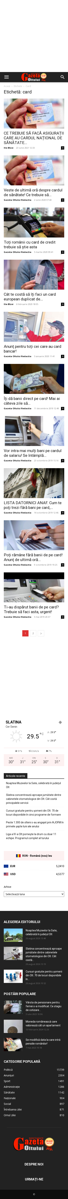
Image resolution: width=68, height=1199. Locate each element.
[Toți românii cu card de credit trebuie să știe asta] (34, 222)
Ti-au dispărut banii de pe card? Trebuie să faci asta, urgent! (31, 609)
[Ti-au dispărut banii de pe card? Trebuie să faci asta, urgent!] (34, 587)
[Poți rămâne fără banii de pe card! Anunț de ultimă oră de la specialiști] (34, 535)
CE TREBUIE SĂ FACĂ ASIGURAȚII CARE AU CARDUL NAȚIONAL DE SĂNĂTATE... (34, 138)
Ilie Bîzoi (8, 147)
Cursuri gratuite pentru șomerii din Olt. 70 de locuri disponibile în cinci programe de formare (33, 812)
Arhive (7, 887)
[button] (6, 77)
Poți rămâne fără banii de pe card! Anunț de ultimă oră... (33, 557)
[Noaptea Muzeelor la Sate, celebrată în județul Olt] (13, 935)
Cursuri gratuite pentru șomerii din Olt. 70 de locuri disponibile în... (44, 975)
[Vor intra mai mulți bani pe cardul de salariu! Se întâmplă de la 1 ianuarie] (34, 431)
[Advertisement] (34, 36)
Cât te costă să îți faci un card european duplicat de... (30, 296)
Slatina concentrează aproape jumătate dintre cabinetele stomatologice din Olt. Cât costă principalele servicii (33, 798)
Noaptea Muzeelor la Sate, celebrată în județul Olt (33, 785)
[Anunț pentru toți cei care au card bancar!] (34, 327)
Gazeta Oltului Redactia (17, 199)
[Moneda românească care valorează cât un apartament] (13, 1026)
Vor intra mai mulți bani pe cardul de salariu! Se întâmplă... (33, 453)
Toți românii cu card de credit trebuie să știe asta (30, 244)
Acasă (7, 86)
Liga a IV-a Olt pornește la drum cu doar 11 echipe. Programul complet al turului (31, 836)
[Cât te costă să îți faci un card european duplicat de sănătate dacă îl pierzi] (34, 275)
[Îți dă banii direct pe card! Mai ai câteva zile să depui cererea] (34, 379)
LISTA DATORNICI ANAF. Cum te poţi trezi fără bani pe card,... (33, 505)
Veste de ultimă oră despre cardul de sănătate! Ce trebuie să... (33, 192)
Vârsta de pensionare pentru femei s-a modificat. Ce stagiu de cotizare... (43, 1006)
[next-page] (41, 633)
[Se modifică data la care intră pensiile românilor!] (13, 1044)
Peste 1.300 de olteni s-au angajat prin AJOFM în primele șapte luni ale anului (35, 824)
